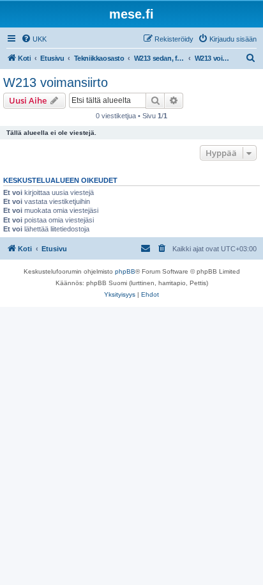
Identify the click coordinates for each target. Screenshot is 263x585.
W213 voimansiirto (55, 82)
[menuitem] (34, 39)
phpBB (125, 271)
